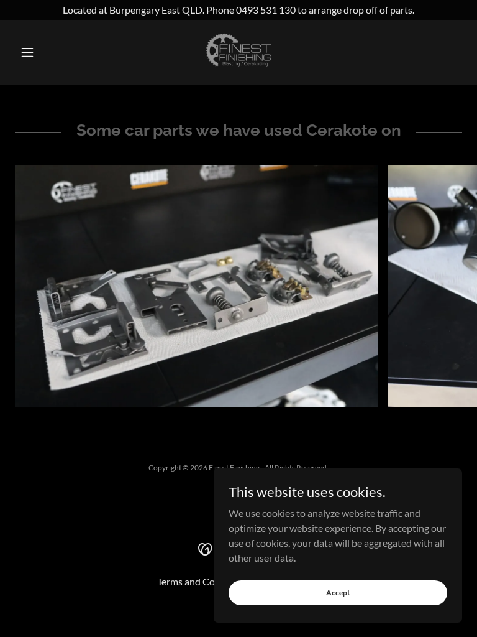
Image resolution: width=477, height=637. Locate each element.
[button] (48, 52)
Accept (338, 592)
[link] (238, 52)
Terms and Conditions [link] (203, 581)
